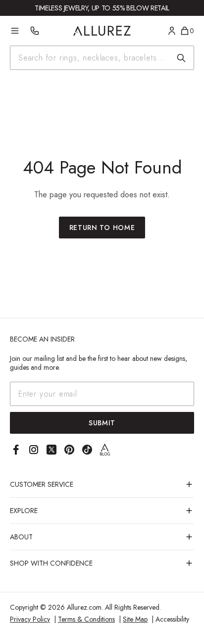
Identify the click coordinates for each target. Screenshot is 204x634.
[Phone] (35, 31)
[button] (102, 484)
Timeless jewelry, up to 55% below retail (102, 7)
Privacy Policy (30, 619)
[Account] (172, 31)
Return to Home (102, 227)
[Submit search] (181, 58)
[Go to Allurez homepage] (102, 31)
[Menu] (15, 31)
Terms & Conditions (86, 619)
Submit (102, 423)
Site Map (135, 619)
